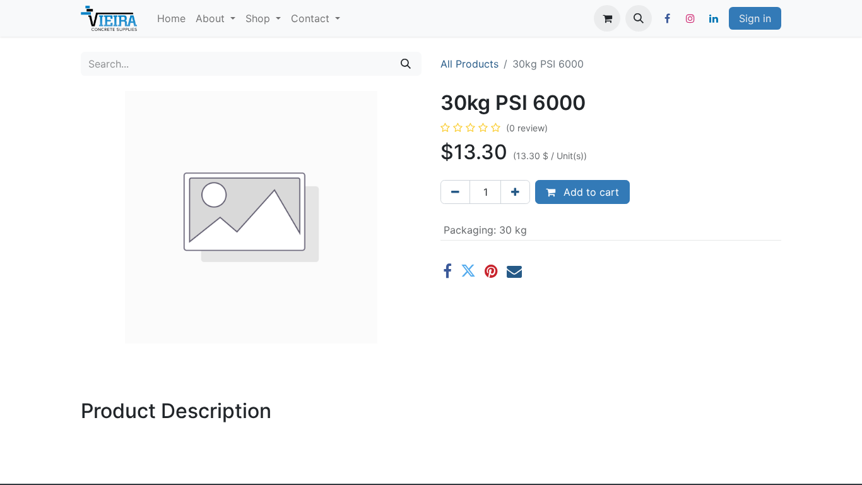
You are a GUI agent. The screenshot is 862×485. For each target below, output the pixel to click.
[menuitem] (171, 18)
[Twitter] (468, 270)
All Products (469, 63)
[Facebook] (667, 18)
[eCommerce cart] (607, 18)
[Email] (514, 270)
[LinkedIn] (714, 18)
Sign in (755, 18)
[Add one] (515, 192)
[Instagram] (690, 18)
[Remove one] (455, 192)
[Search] (406, 64)
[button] (638, 18)
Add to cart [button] (589, 192)
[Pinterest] (491, 270)
